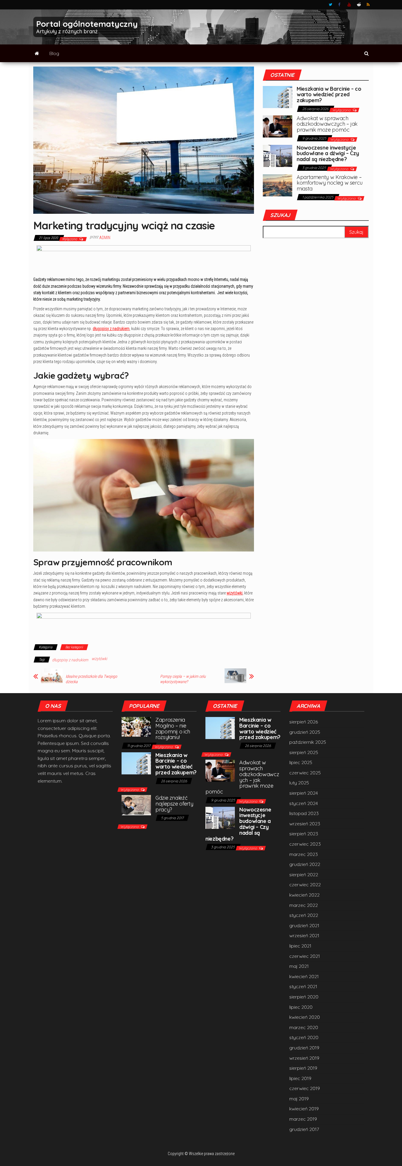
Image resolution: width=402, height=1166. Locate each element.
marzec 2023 (303, 854)
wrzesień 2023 (304, 824)
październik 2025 (307, 742)
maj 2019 (299, 1099)
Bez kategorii (74, 647)
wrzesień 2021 (304, 935)
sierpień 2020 (303, 997)
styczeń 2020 (303, 1037)
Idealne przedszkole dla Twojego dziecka (91, 679)
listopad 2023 (304, 813)
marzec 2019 (303, 1119)
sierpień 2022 (303, 874)
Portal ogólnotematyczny (87, 24)
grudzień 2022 (304, 864)
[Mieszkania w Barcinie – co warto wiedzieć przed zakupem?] (277, 96)
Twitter (330, 4)
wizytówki (234, 593)
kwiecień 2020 (304, 1017)
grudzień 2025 (304, 732)
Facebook (340, 4)
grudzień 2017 (304, 1129)
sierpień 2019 (303, 1068)
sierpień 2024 (303, 793)
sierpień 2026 (303, 722)
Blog (54, 53)
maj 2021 (299, 966)
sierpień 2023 (303, 834)
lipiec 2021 (300, 946)
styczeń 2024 (303, 803)
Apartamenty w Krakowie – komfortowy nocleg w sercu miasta (330, 183)
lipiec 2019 (300, 1078)
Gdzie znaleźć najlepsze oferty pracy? (174, 803)
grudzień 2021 (304, 925)
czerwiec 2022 (305, 884)
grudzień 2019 (304, 1048)
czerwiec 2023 (305, 844)
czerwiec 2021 (304, 956)
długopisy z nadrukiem (111, 328)
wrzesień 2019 (304, 1058)
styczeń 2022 (303, 915)
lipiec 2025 (300, 762)
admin (104, 237)
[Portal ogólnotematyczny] (37, 53)
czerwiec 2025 (305, 773)
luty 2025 (299, 783)
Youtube (349, 4)
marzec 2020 (303, 1027)
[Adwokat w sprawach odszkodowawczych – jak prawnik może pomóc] (277, 126)
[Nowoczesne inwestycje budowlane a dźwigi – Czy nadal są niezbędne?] (277, 155)
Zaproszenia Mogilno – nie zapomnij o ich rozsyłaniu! (172, 728)
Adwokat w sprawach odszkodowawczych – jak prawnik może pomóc (327, 124)
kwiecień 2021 (304, 976)
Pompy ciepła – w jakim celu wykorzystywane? (183, 679)
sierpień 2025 (303, 752)
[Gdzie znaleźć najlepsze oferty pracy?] (136, 805)
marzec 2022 (303, 905)
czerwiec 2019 (304, 1088)
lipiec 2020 (301, 1007)
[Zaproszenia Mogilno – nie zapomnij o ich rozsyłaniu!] (136, 726)
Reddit (359, 4)
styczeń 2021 (303, 986)
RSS (368, 4)
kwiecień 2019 (304, 1109)
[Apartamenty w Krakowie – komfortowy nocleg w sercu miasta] (277, 185)
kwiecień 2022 (304, 895)
